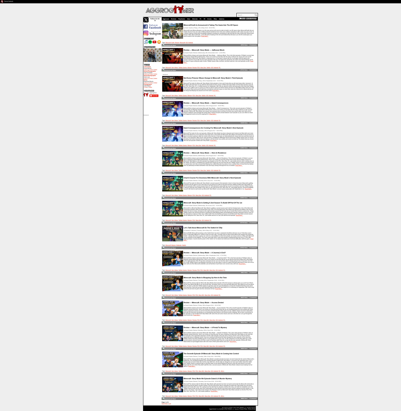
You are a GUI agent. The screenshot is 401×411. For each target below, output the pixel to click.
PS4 (198, 67)
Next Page (165, 403)
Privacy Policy (243, 409)
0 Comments (253, 45)
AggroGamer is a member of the (218, 409)
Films (215, 19)
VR (204, 19)
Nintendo (195, 19)
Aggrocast (166, 19)
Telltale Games (182, 67)
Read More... (205, 36)
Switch (208, 67)
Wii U (222, 371)
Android (190, 42)
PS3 (198, 270)
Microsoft (182, 42)
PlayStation (181, 19)
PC (200, 19)
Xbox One (203, 67)
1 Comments (253, 297)
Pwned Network (8, 1)
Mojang (177, 42)
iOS (187, 42)
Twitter (155, 69)
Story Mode (174, 67)
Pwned (242, 407)
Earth (172, 42)
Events (209, 19)
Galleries (221, 19)
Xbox (188, 19)
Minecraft (168, 42)
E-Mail (151, 69)
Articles (146, 69)
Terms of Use (251, 409)
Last (170, 403)
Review (194, 67)
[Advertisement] (152, 147)
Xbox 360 (206, 270)
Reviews (173, 19)
